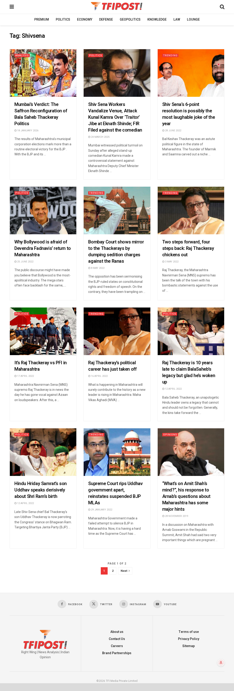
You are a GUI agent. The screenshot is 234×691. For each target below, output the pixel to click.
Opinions (170, 434)
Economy (84, 19)
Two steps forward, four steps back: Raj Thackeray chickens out (188, 248)
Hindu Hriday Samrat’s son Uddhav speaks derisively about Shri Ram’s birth (40, 490)
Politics (63, 19)
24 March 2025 (99, 137)
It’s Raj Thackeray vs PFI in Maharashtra (40, 365)
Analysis (22, 55)
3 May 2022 (171, 262)
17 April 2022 (25, 376)
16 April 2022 (99, 376)
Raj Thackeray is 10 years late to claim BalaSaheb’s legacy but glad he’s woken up (188, 372)
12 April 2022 (173, 389)
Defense (106, 19)
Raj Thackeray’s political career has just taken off (112, 365)
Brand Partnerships (116, 653)
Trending (170, 55)
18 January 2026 (27, 130)
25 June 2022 (24, 262)
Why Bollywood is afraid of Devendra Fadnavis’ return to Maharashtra (42, 248)
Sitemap (188, 646)
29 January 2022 (101, 510)
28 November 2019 (176, 516)
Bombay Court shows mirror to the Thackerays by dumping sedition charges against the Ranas (116, 252)
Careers (117, 646)
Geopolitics (130, 19)
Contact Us (117, 639)
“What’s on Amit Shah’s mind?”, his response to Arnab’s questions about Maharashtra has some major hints (186, 496)
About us (116, 631)
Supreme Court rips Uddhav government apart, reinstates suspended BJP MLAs (115, 493)
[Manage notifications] (221, 662)
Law (176, 19)
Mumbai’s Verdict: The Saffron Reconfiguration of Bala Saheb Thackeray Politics (40, 114)
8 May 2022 (97, 268)
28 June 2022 (172, 130)
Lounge (193, 19)
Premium (41, 19)
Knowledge (157, 19)
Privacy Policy (188, 639)
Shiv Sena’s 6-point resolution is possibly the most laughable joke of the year (188, 114)
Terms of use (188, 631)
